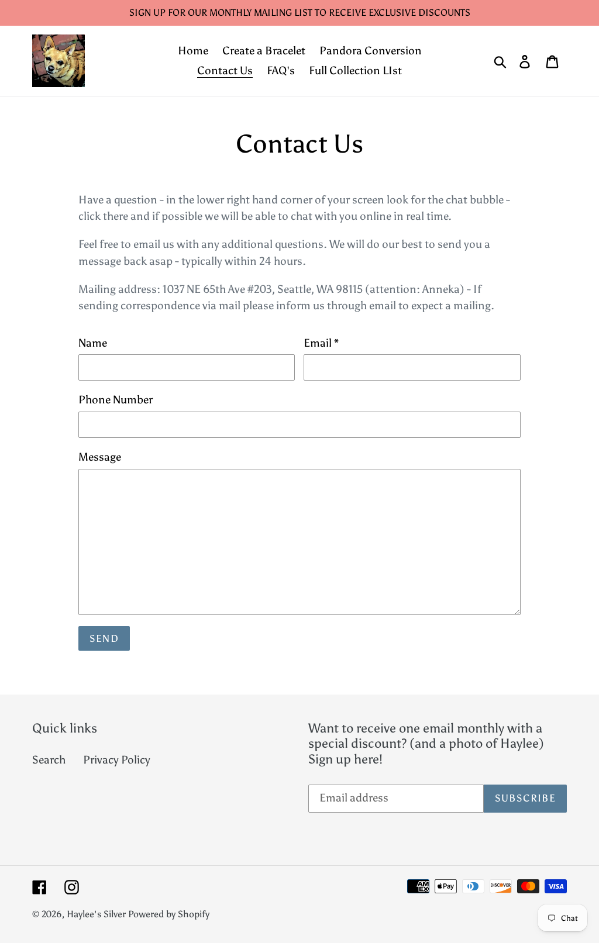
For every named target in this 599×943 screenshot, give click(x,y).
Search (49, 759)
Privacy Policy (116, 759)
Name (92, 343)
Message (99, 457)
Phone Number (115, 399)
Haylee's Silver (96, 914)
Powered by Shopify (168, 914)
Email (321, 343)
